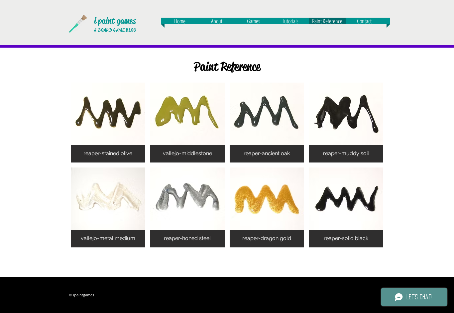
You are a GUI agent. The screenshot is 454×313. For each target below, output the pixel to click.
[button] (108, 122)
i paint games (115, 20)
